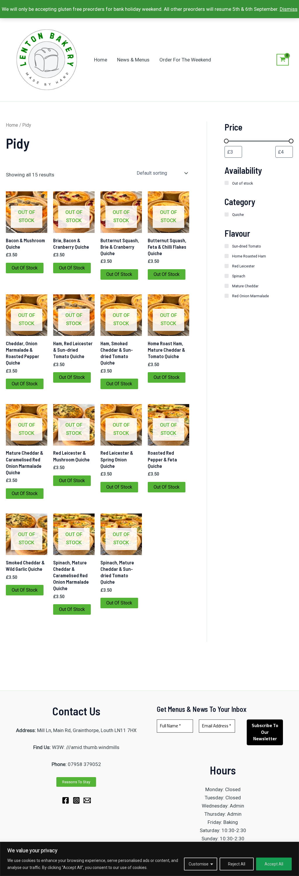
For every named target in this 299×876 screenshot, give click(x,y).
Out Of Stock (25, 268)
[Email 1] (87, 800)
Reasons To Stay (76, 782)
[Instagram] (76, 800)
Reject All (236, 864)
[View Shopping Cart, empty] (283, 60)
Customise (198, 864)
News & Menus (133, 60)
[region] (149, 859)
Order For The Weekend (185, 60)
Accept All (274, 864)
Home (100, 60)
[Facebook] (65, 800)
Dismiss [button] (289, 9)
